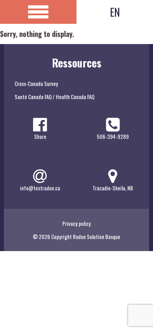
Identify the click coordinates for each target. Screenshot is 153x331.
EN (115, 12)
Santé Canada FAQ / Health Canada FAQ (54, 97)
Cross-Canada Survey (36, 83)
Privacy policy (76, 223)
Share (40, 136)
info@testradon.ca (40, 188)
